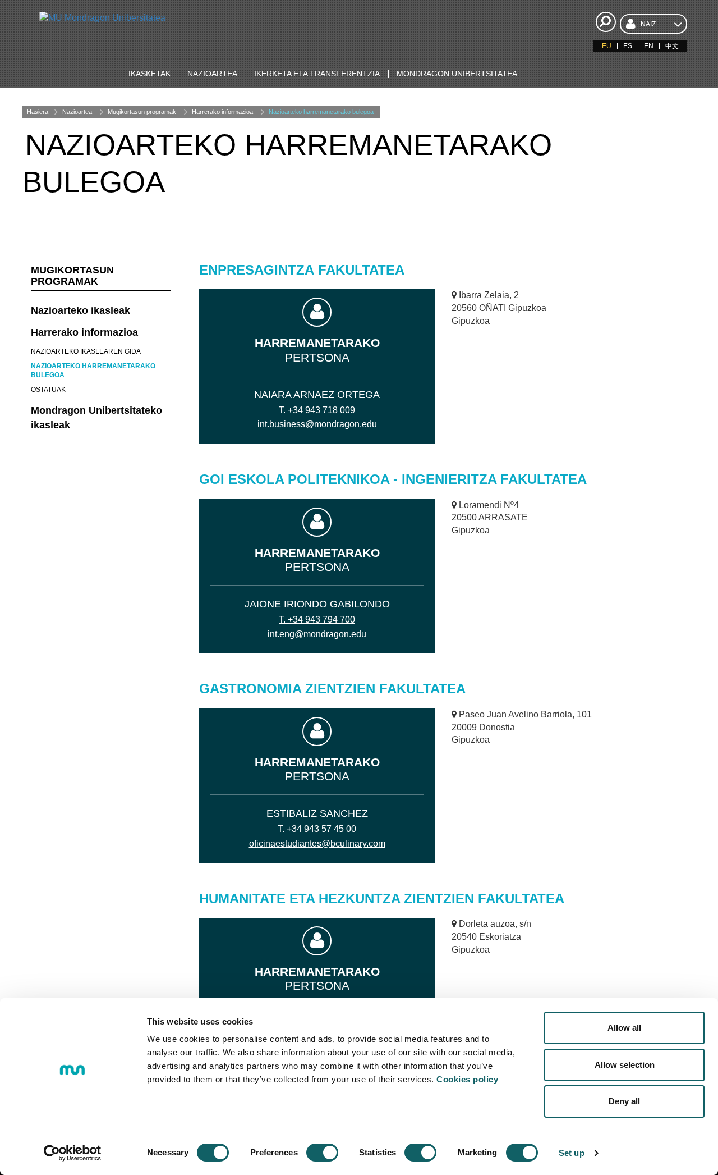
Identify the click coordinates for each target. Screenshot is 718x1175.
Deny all (624, 1101)
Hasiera (37, 111)
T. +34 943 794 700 (317, 619)
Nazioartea (77, 111)
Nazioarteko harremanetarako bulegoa (321, 111)
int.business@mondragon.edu (317, 424)
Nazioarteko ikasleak (80, 310)
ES (627, 46)
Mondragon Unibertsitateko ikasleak (96, 418)
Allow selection (625, 1064)
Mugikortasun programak (142, 111)
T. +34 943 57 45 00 (317, 829)
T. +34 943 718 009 (317, 410)
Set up (571, 1153)
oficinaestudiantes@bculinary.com (317, 843)
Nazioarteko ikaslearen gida (86, 351)
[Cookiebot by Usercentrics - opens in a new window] (73, 1153)
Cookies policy (467, 1079)
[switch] (322, 1153)
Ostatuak (48, 390)
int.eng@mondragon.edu (317, 634)
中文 (672, 46)
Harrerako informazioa (222, 111)
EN (648, 46)
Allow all (624, 1027)
